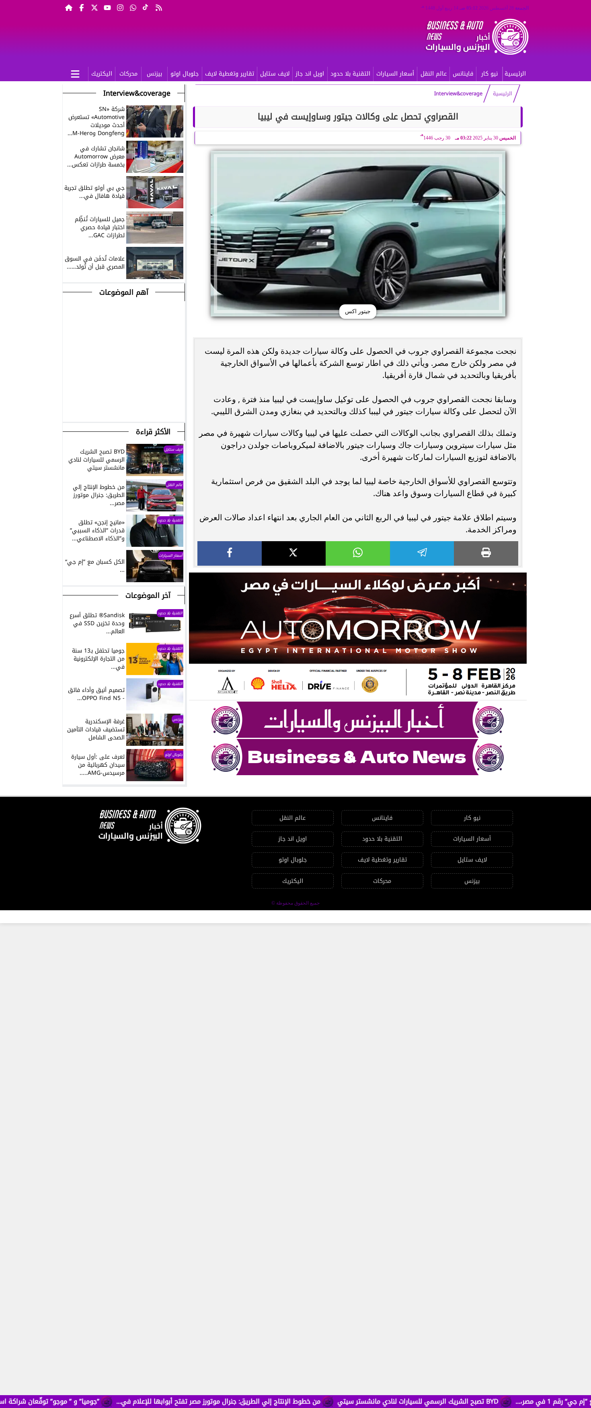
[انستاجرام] (120, 7)
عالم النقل (434, 73)
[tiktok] (146, 7)
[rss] (158, 7)
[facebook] (229, 553)
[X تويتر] (94, 7)
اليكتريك (101, 73)
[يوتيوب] (107, 7)
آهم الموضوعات (123, 292)
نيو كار (489, 73)
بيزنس (154, 73)
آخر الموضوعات (147, 595)
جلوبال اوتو (184, 73)
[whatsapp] (358, 553)
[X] (294, 553)
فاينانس (463, 73)
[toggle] (75, 73)
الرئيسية (515, 73)
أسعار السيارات (395, 73)
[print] (486, 553)
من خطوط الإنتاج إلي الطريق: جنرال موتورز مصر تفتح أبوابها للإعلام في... (257, 1401)
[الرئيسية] (68, 7)
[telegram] (422, 553)
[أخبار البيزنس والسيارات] (358, 720)
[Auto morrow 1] (358, 636)
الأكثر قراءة (153, 432)
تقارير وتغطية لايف (229, 73)
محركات (128, 73)
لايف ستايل (274, 73)
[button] (69, 404)
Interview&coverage (458, 94)
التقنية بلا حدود (350, 73)
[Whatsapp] (133, 7)
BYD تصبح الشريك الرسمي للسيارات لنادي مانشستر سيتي (457, 1401)
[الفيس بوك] (81, 7)
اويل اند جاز (310, 73)
